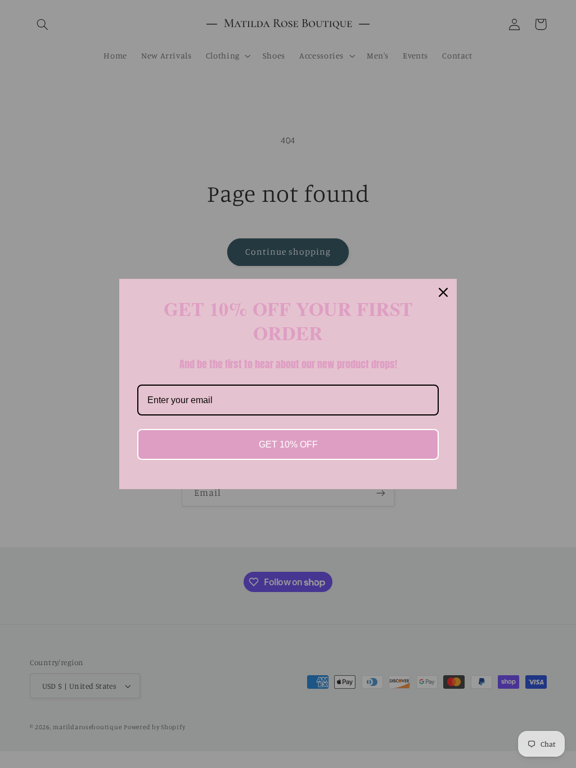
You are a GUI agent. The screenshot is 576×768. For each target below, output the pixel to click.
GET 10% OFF (288, 444)
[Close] (443, 292)
